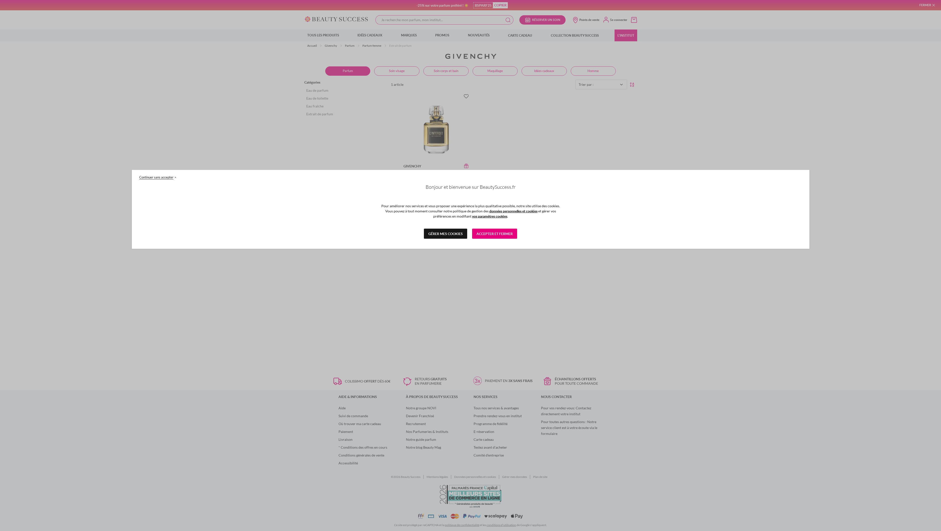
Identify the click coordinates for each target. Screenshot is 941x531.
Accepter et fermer (495, 233)
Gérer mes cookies (445, 233)
